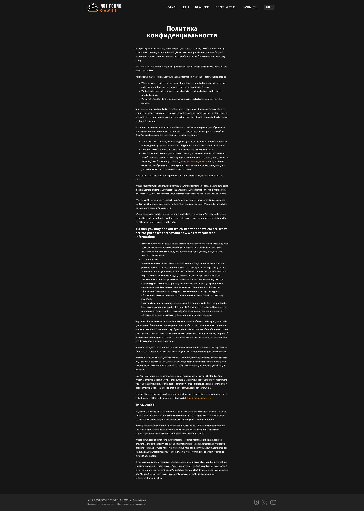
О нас (171, 7)
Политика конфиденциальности (131, 504)
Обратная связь (226, 7)
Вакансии (202, 7)
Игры (185, 7)
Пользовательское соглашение (101, 504)
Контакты (250, 7)
